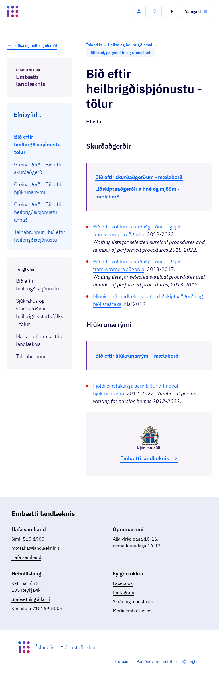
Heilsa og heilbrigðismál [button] (35, 45)
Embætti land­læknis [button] (144, 458)
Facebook (123, 583)
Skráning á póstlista (133, 601)
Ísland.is (45, 647)
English (194, 661)
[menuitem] (39, 144)
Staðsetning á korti (30, 599)
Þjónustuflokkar (78, 647)
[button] (139, 11)
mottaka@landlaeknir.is (35, 548)
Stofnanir (122, 661)
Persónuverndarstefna (157, 661)
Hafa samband (26, 557)
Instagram (123, 592)
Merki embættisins (132, 610)
